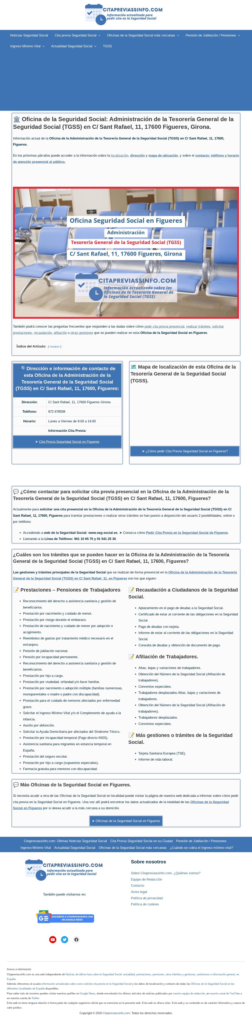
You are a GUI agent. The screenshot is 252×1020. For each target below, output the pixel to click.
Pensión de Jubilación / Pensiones (201, 841)
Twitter (35, 998)
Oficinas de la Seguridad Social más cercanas (133, 848)
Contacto (137, 885)
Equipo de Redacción (146, 879)
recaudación (43, 333)
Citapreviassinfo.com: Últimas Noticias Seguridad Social (65, 841)
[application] (98, 35)
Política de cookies (145, 904)
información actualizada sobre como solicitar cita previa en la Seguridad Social (87, 983)
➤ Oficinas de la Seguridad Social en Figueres (126, 821)
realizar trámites (198, 326)
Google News (87, 993)
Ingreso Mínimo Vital (35, 848)
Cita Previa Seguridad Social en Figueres (69, 442)
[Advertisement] (126, 81)
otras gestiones (81, 333)
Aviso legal (139, 892)
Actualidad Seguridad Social (74, 848)
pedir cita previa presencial (164, 326)
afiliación (60, 333)
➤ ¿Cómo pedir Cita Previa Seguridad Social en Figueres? (185, 451)
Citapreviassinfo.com (116, 1013)
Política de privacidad (147, 898)
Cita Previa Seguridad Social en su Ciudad (141, 841)
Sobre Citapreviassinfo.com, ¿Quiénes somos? (165, 873)
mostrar (54, 346)
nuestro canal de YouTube (225, 993)
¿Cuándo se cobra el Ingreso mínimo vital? (201, 848)
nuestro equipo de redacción (189, 993)
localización (119, 155)
